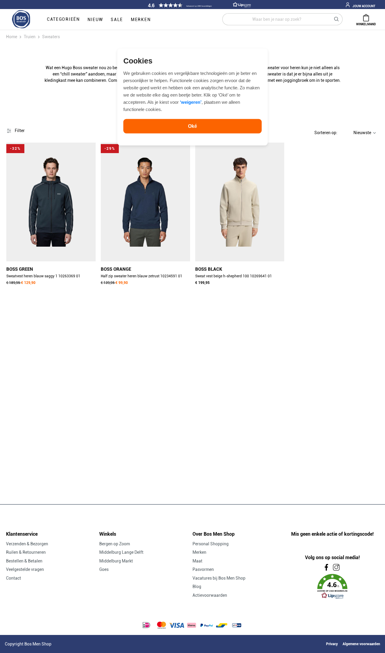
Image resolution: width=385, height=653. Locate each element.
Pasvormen (203, 569)
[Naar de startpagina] (21, 19)
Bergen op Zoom (114, 543)
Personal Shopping (210, 543)
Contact (13, 578)
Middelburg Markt (116, 561)
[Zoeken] (337, 19)
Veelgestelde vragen (25, 569)
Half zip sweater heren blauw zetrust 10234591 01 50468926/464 (141, 276)
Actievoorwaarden (209, 595)
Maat (197, 561)
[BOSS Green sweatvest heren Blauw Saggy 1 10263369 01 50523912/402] (51, 202)
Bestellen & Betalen (24, 561)
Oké (192, 125)
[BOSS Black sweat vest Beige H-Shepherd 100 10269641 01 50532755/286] (240, 202)
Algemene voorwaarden (361, 644)
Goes (104, 569)
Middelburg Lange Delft (121, 552)
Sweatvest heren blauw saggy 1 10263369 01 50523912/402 (43, 276)
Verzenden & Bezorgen (27, 543)
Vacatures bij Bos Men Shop (218, 578)
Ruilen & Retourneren (26, 552)
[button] (198, 5)
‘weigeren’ (191, 101)
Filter (19, 130)
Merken (199, 552)
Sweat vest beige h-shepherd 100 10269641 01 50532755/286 (233, 276)
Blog (196, 586)
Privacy (332, 644)
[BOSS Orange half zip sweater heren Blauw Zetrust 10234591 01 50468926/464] (145, 202)
